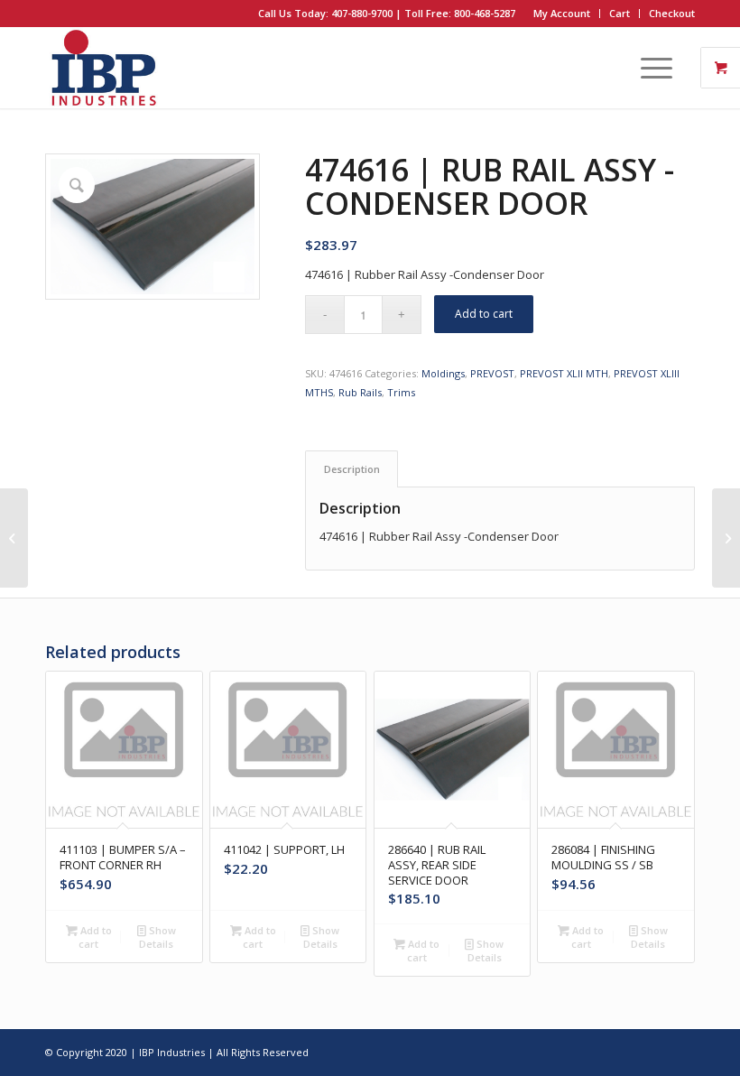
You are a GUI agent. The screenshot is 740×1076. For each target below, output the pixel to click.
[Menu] (647, 67)
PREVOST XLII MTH (564, 373)
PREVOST (492, 373)
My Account (561, 13)
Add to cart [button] (95, 937)
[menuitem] (562, 13)
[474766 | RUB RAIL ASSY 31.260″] (726, 538)
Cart (619, 13)
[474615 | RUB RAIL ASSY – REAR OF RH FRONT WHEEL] (14, 538)
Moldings (443, 373)
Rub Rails (360, 392)
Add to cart (484, 313)
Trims (401, 392)
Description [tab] (352, 469)
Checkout (672, 13)
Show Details (157, 937)
